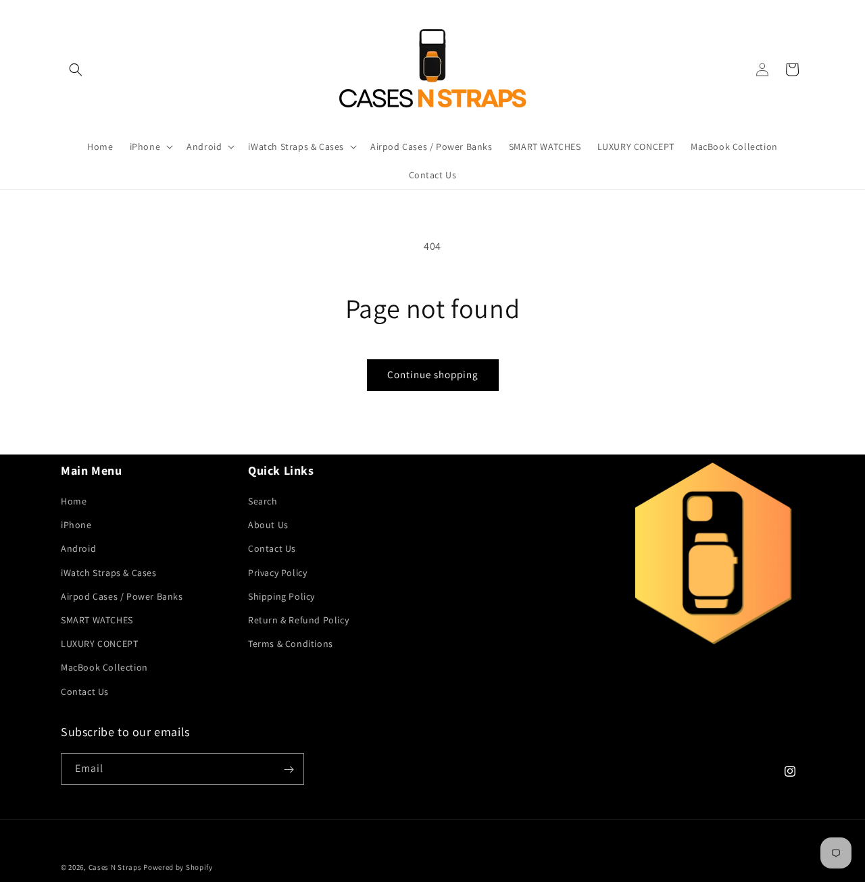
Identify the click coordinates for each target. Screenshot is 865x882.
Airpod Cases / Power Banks (122, 596)
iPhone (76, 525)
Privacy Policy (277, 573)
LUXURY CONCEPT (99, 644)
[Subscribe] (288, 769)
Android (78, 549)
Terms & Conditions (290, 644)
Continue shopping (432, 374)
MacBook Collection (104, 668)
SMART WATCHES (97, 620)
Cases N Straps (115, 867)
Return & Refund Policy (298, 620)
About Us (268, 525)
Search (263, 502)
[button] (76, 69)
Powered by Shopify (178, 867)
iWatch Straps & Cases (109, 573)
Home (73, 502)
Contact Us (85, 691)
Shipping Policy (281, 596)
